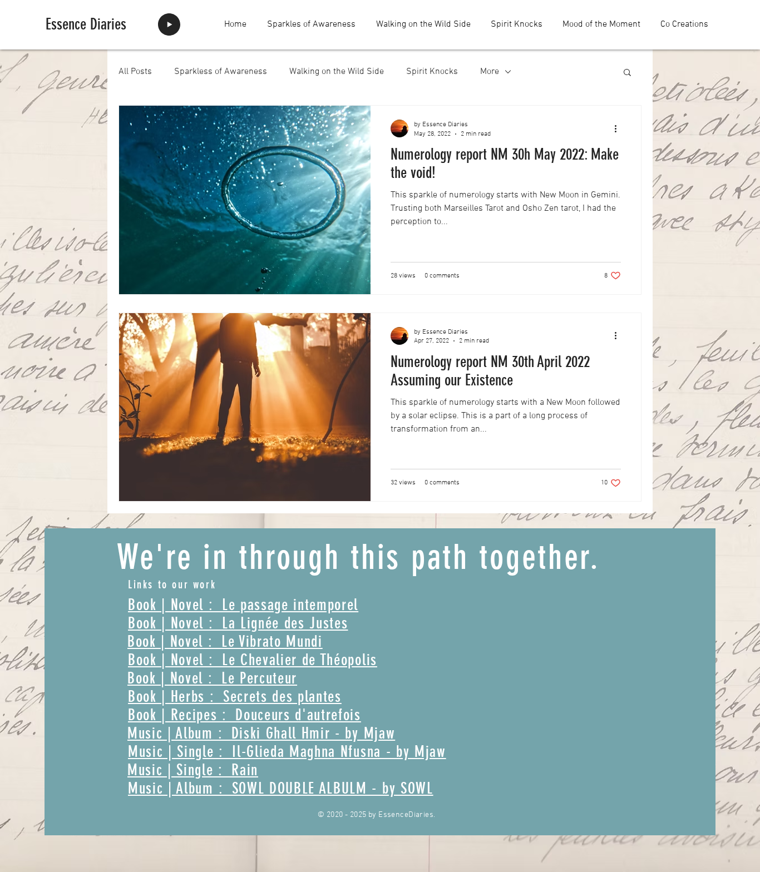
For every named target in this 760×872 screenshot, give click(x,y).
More (489, 71)
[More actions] (619, 128)
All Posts (135, 71)
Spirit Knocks (432, 71)
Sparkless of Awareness (220, 71)
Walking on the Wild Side (336, 71)
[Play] (169, 24)
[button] (627, 73)
